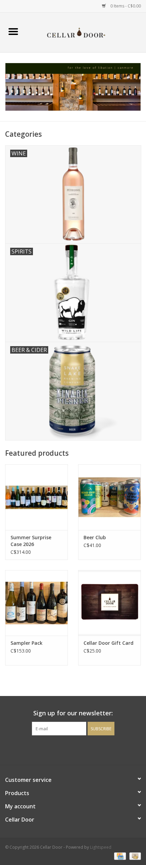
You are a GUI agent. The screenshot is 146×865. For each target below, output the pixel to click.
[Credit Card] (119, 856)
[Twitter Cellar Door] (73, 749)
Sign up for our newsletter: (73, 713)
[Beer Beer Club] (109, 497)
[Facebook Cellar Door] (60, 749)
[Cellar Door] (86, 32)
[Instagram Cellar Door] (85, 749)
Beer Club (95, 537)
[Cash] (134, 856)
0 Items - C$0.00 (125, 6)
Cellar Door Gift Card (108, 643)
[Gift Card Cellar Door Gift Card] (109, 603)
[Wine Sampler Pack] (36, 603)
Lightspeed (100, 847)
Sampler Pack (26, 643)
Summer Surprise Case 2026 (31, 540)
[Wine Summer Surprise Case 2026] (36, 497)
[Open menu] (13, 31)
